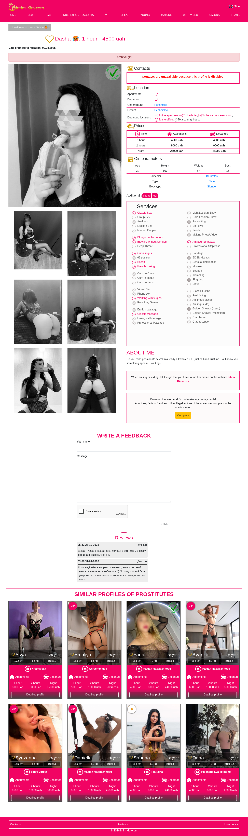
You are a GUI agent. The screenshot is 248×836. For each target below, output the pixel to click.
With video (190, 14)
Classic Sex (144, 212)
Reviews (122, 824)
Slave (195, 283)
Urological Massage (149, 318)
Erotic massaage (147, 309)
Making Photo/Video (204, 234)
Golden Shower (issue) (206, 308)
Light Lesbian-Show (204, 212)
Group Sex (143, 217)
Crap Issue (198, 317)
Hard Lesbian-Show (204, 217)
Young (145, 14)
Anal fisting (199, 295)
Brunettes (212, 176)
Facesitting (199, 221)
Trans (235, 14)
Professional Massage (150, 322)
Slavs (212, 181)
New (30, 14)
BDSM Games (201, 257)
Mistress (197, 266)
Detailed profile (35, 694)
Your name (83, 441)
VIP (107, 14)
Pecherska (160, 104)
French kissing (146, 266)
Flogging (197, 279)
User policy (231, 824)
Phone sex (143, 293)
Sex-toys (197, 225)
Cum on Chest (146, 273)
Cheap (124, 14)
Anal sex (142, 221)
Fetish (196, 230)
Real (48, 14)
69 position (143, 257)
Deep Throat (144, 246)
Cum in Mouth (145, 277)
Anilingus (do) (200, 304)
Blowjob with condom (150, 237)
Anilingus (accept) (203, 299)
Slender (212, 186)
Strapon (197, 270)
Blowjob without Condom (152, 241)
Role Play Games (147, 302)
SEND (164, 524)
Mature (166, 14)
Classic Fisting (201, 291)
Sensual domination (204, 262)
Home (12, 14)
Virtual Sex (143, 289)
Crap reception (201, 321)
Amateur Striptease (203, 241)
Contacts (15, 824)
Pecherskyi (161, 110)
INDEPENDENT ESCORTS (78, 14)
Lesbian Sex (144, 225)
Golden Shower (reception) (208, 312)
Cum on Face (145, 282)
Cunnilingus (144, 253)
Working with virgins (149, 298)
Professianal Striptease (206, 246)
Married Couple (146, 230)
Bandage (197, 253)
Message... (83, 456)
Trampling (198, 275)
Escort (141, 262)
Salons (214, 14)
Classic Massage (147, 313)
